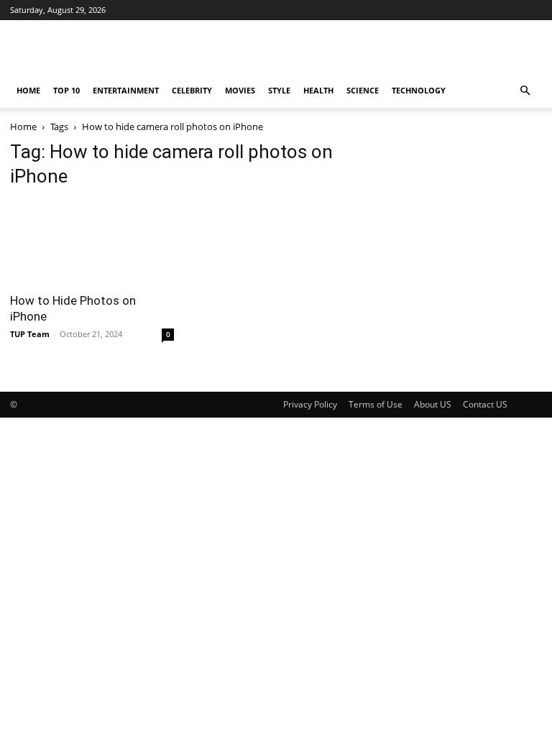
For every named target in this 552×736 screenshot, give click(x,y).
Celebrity (192, 90)
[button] (524, 91)
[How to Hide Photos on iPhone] (92, 242)
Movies (240, 90)
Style (279, 90)
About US (432, 404)
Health (318, 90)
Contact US (485, 404)
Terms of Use (375, 404)
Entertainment (126, 90)
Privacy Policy (310, 404)
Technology (419, 90)
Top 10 (66, 90)
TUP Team (30, 333)
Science (362, 90)
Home (28, 90)
